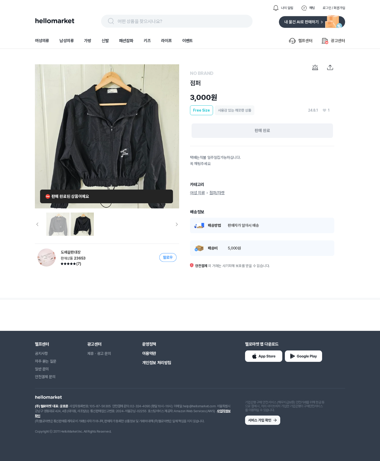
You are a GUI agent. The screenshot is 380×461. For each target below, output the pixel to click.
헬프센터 (42, 344)
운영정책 (149, 344)
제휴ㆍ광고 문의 (99, 353)
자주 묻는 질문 (45, 361)
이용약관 (149, 353)
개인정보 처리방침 (156, 362)
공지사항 (41, 353)
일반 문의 (42, 369)
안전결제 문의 (45, 376)
